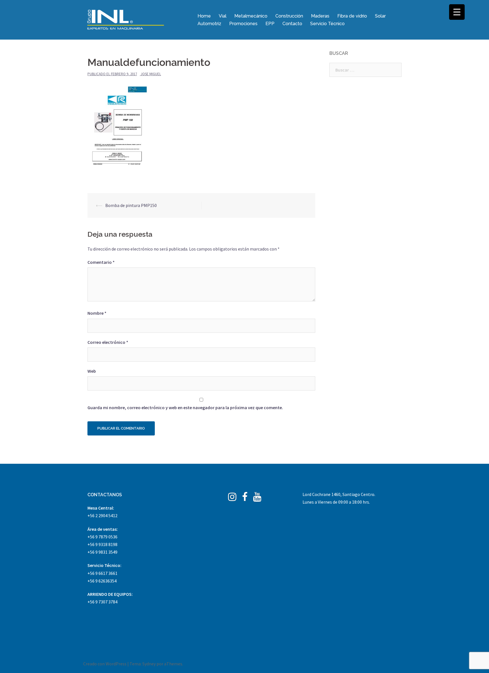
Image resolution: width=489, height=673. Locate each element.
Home (204, 16)
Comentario (101, 262)
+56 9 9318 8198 (102, 544)
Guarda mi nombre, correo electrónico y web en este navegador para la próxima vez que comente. (185, 407)
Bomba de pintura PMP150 (131, 205)
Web (91, 371)
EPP (269, 23)
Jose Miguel (151, 74)
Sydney (149, 663)
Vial (222, 16)
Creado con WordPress (104, 663)
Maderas (320, 16)
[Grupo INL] (125, 19)
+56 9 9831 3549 (102, 552)
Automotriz (209, 23)
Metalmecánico (250, 16)
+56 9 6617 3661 (102, 573)
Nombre (96, 313)
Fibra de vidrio (352, 16)
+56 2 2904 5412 (102, 515)
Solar (380, 16)
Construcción (289, 16)
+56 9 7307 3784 (102, 602)
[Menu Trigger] (457, 12)
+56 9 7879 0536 (102, 537)
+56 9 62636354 (102, 581)
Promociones (243, 23)
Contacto (292, 23)
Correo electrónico (107, 342)
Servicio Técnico (327, 23)
